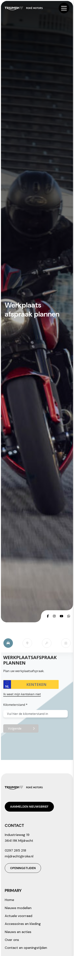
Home (9, 900)
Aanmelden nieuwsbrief (29, 807)
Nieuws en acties (18, 932)
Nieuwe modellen (18, 908)
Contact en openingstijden (26, 947)
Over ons (12, 940)
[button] (64, 8)
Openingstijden (23, 868)
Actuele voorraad (18, 916)
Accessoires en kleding (23, 924)
